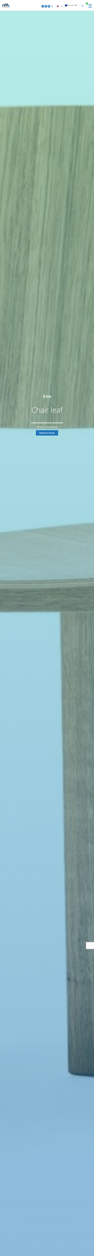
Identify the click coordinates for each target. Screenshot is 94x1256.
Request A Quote (47, 433)
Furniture (52, 427)
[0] (82, 5)
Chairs (40, 427)
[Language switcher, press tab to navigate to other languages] (59, 6)
